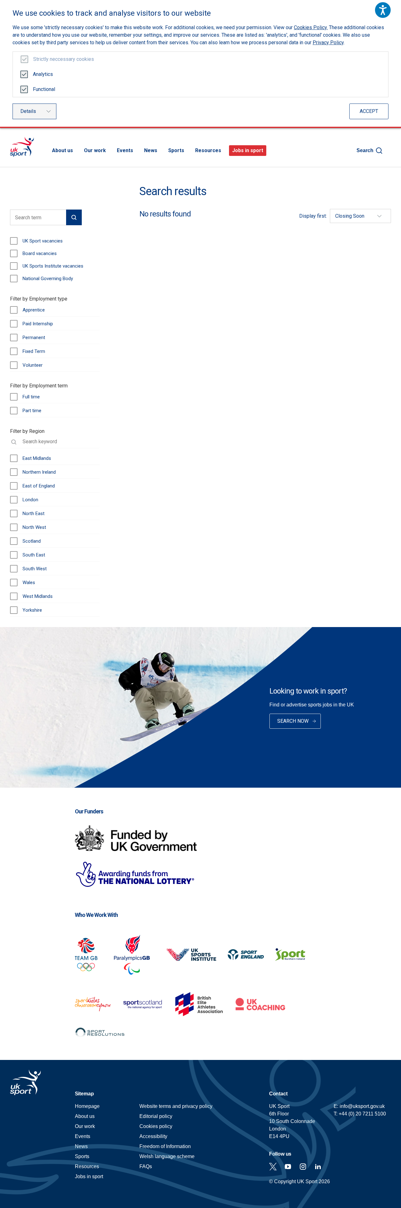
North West (34, 527)
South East (34, 555)
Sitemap (84, 1093)
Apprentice (34, 310)
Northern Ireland (39, 472)
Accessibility (153, 1136)
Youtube (288, 1166)
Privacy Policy (328, 42)
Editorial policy (155, 1116)
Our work (95, 150)
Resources (208, 150)
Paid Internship (38, 324)
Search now (293, 721)
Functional (44, 89)
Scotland (32, 541)
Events (125, 150)
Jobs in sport (247, 150)
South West (35, 569)
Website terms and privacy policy (175, 1106)
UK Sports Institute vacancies (53, 266)
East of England (39, 486)
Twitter (273, 1166)
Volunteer (33, 365)
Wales (29, 582)
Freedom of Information (165, 1146)
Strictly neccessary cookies (63, 59)
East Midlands (37, 458)
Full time (31, 397)
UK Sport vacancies (43, 241)
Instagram (303, 1166)
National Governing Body (48, 278)
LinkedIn (318, 1166)
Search (365, 150)
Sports (176, 150)
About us (62, 150)
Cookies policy (155, 1126)
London (30, 500)
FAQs (145, 1166)
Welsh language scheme (167, 1156)
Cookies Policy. (311, 27)
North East (33, 513)
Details (28, 111)
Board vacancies (40, 253)
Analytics (43, 74)
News (150, 150)
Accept (369, 111)
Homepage (22, 147)
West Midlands (38, 596)
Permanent (34, 337)
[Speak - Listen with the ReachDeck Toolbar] (382, 10)
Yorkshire (32, 610)
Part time (32, 410)
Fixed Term (34, 351)
